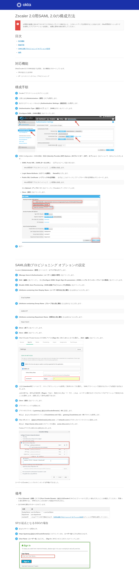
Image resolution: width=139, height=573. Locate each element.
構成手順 (21, 45)
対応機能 (21, 41)
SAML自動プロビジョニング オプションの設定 (34, 49)
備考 (19, 52)
